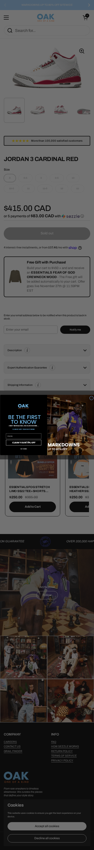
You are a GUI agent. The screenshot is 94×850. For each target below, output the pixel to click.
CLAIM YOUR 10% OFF (23, 442)
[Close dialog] (91, 398)
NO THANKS (23, 449)
